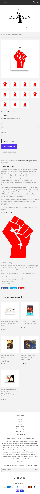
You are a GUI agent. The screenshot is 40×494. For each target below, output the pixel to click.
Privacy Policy (20, 426)
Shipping (3, 118)
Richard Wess (25, 458)
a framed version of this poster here (25, 161)
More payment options (9, 152)
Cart (37, 2)
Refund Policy (20, 429)
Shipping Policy (20, 431)
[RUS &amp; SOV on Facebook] (18, 478)
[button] (5, 361)
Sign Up (35, 469)
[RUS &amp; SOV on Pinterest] (21, 478)
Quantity (3, 132)
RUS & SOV (20, 483)
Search (20, 419)
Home (3, 34)
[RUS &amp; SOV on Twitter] (15, 478)
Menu (5, 2)
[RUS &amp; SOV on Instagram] (24, 478)
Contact (20, 421)
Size (2, 123)
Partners (20, 424)
